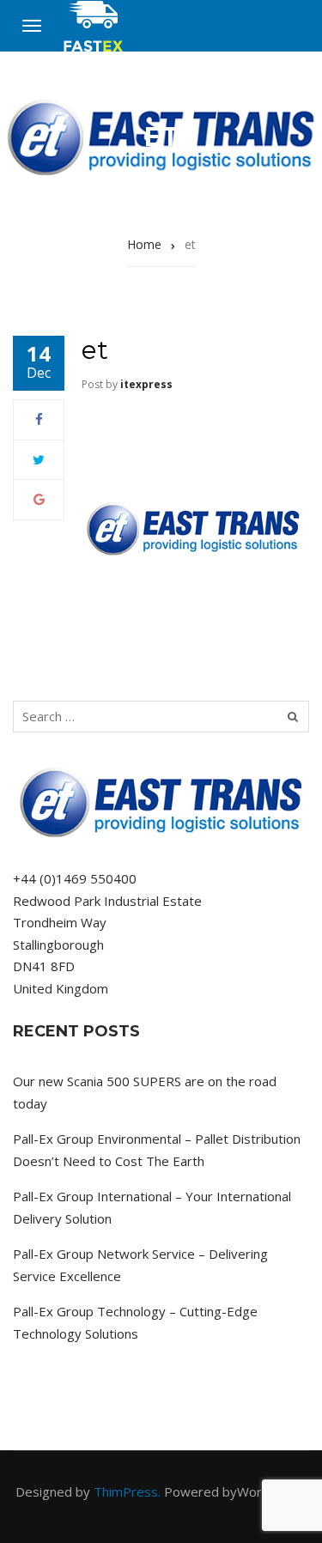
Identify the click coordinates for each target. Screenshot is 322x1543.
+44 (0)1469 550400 (75, 878)
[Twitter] (39, 459)
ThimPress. (127, 1491)
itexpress (146, 384)
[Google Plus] (39, 499)
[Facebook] (39, 419)
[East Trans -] (94, 26)
